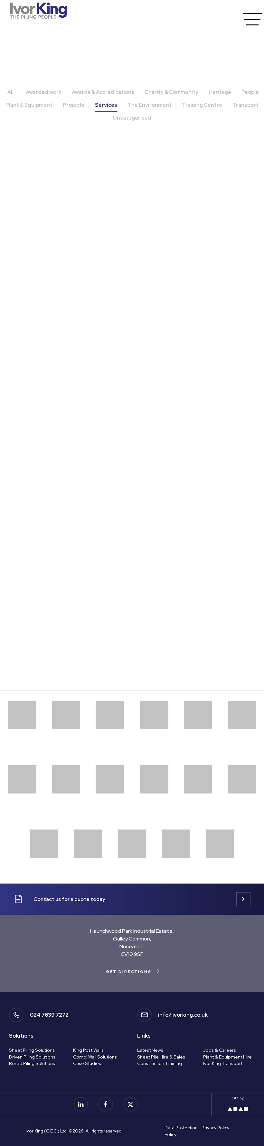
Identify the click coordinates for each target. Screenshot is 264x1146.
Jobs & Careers (219, 1050)
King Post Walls (88, 1050)
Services (106, 105)
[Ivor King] (38, 10)
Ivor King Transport (222, 1063)
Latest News (150, 1050)
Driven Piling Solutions (32, 1057)
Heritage (220, 92)
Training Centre (202, 105)
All (10, 92)
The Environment (149, 105)
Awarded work (43, 92)
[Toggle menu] (252, 19)
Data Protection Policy (181, 1131)
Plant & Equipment (28, 105)
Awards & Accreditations (103, 92)
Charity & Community (171, 92)
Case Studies (87, 1063)
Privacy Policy (215, 1128)
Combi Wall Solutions (95, 1057)
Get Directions (129, 971)
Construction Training (159, 1063)
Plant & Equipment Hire (227, 1057)
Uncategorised (132, 118)
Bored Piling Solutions (32, 1063)
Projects (74, 105)
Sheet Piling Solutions (32, 1050)
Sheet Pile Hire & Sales (161, 1057)
